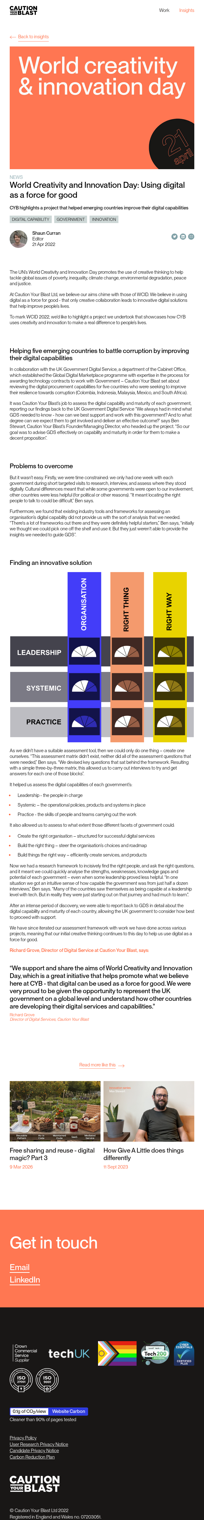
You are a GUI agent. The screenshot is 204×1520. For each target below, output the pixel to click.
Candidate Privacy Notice (34, 1450)
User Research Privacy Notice (39, 1444)
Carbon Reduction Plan (32, 1457)
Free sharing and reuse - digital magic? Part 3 (52, 1154)
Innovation (104, 219)
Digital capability (30, 219)
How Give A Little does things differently (143, 1154)
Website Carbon (68, 1411)
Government (71, 219)
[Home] (23, 10)
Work (164, 10)
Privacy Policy (23, 1438)
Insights (186, 10)
